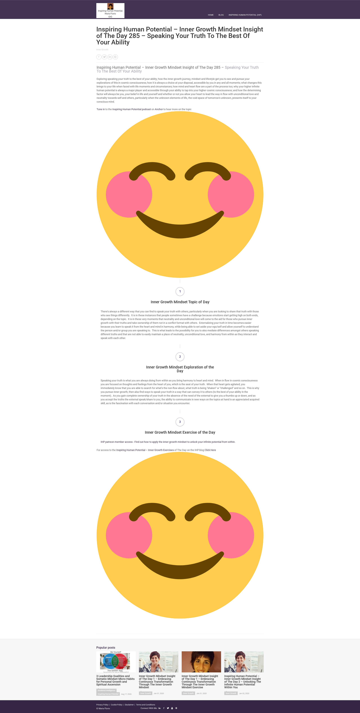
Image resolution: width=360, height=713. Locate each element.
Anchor (159, 109)
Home (211, 15)
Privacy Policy (102, 705)
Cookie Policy (116, 705)
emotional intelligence (106, 690)
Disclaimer (129, 705)
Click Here (210, 450)
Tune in (101, 109)
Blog (221, 15)
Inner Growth (102, 49)
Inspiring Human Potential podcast (131, 109)
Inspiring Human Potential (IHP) (245, 15)
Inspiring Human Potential (108, 694)
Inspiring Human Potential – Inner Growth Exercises (145, 450)
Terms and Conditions (145, 705)
